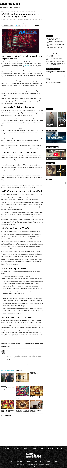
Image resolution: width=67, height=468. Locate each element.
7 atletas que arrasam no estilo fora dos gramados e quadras (7, 383)
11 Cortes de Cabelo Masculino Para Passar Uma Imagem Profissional (55, 53)
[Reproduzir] (47, 158)
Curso (55, 461)
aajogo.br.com (26, 65)
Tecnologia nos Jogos (34, 373)
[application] (56, 154)
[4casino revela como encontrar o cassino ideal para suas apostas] (22, 404)
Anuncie (29, 461)
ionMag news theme (35, 466)
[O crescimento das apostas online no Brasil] (36, 404)
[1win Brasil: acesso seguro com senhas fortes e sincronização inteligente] (22, 391)
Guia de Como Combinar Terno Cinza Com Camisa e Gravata (54, 50)
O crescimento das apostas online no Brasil (35, 411)
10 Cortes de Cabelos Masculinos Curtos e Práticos (54, 42)
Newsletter (38, 461)
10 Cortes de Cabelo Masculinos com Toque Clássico (55, 45)
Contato (47, 461)
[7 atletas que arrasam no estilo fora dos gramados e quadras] (7, 377)
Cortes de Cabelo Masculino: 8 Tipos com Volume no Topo (54, 56)
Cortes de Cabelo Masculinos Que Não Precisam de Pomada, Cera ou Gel (54, 48)
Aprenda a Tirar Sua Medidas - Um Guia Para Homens (55, 59)
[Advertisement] (56, 24)
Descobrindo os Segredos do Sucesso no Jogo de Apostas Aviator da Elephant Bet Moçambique (11, 345)
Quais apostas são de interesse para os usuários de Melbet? (33, 344)
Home (11, 461)
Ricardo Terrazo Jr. (7, 23)
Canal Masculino (10, 3)
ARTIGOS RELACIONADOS (7, 370)
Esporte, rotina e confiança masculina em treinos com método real (21, 384)
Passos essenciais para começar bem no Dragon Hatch (7, 411)
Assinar (48, 79)
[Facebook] (7, 359)
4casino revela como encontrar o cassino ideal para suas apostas (22, 411)
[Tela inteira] (64, 158)
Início (2, 11)
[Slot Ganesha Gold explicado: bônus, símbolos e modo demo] (36, 391)
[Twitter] (9, 359)
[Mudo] (61, 158)
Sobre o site (19, 461)
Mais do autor (19, 370)
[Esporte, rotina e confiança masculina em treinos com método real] (22, 377)
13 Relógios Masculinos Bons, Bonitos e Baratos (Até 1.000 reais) (54, 39)
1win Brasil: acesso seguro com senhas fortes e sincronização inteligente (22, 397)
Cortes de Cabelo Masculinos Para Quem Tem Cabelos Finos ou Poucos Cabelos (55, 64)
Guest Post (4, 381)
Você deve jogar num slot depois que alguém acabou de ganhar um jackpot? (7, 388)
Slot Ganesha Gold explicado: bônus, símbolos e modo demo (36, 397)
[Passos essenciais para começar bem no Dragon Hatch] (7, 404)
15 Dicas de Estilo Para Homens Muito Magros (55, 61)
